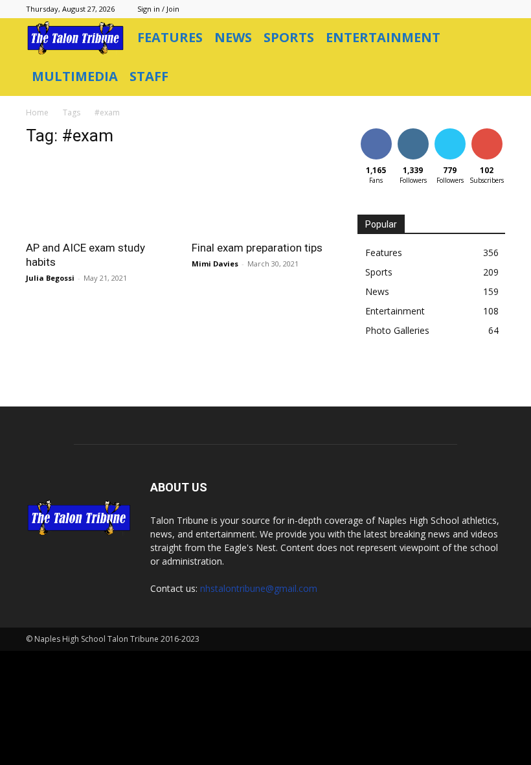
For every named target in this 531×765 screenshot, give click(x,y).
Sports (289, 37)
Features (170, 37)
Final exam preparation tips (257, 247)
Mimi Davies (215, 263)
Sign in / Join (158, 9)
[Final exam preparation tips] (265, 195)
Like (375, 130)
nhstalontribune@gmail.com (258, 588)
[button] (489, 38)
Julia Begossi (50, 278)
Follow (413, 130)
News (233, 37)
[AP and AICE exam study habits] (100, 195)
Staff (149, 76)
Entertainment (383, 37)
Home (37, 112)
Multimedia (75, 76)
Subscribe (488, 130)
